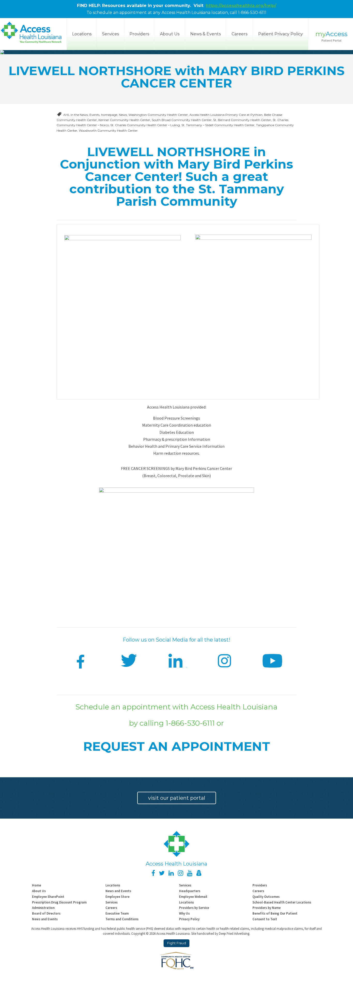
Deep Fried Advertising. (234, 933)
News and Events (118, 891)
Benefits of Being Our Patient (274, 913)
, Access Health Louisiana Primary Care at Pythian (225, 115)
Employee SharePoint (48, 896)
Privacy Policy (189, 919)
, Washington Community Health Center (157, 115)
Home (36, 885)
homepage (109, 115)
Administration (43, 908)
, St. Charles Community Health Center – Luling (144, 125)
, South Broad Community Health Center (181, 120)
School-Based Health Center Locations (281, 902)
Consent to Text (264, 919)
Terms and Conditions (122, 919)
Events (94, 115)
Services (110, 33)
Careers (239, 33)
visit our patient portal (176, 798)
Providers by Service (194, 908)
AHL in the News (75, 115)
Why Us (184, 913)
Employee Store (117, 896)
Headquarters (189, 891)
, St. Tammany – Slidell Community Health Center (217, 125)
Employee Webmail (193, 896)
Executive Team (117, 913)
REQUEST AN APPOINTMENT (176, 746)
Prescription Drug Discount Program (59, 902)
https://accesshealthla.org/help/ (241, 5)
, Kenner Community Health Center (123, 120)
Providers (139, 33)
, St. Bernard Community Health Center (241, 120)
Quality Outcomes (266, 896)
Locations (112, 885)
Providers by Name (266, 908)
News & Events (205, 33)
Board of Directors (46, 913)
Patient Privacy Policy (280, 33)
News (123, 115)
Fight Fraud (176, 943)
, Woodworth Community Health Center (107, 130)
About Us (169, 33)
